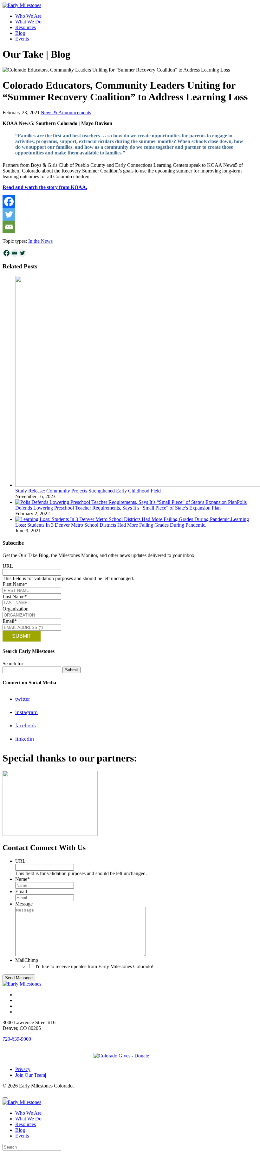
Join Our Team (30, 1075)
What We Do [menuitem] (28, 1118)
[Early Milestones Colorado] (22, 5)
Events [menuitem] (22, 1135)
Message (24, 903)
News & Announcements (66, 112)
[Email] (9, 227)
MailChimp (26, 960)
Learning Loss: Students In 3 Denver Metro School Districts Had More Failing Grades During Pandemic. (132, 522)
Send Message (19, 977)
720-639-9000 (17, 1039)
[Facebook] (9, 201)
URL (8, 566)
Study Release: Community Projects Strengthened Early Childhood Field (88, 490)
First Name (15, 584)
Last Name (15, 596)
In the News (40, 241)
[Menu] (5, 1098)
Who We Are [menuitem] (28, 1113)
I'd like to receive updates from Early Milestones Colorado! (94, 966)
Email (10, 621)
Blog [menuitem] (20, 1130)
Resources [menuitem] (25, 1124)
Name (22, 879)
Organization (16, 608)
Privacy (22, 1069)
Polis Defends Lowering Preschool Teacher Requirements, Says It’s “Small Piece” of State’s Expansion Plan (131, 505)
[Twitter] (9, 214)
